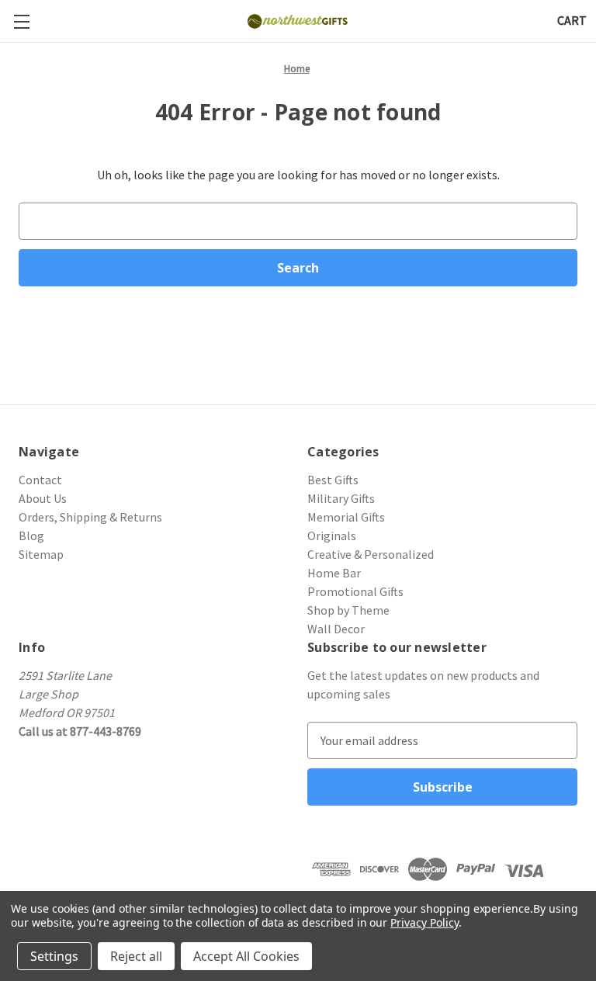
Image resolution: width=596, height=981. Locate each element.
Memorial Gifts (346, 517)
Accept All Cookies (246, 956)
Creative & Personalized (370, 554)
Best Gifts (333, 479)
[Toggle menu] (21, 21)
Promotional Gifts (355, 591)
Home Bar (334, 573)
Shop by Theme (348, 610)
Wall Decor (336, 628)
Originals (331, 535)
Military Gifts (341, 498)
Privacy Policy (424, 922)
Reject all (136, 956)
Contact (40, 479)
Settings (54, 956)
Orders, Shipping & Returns (90, 517)
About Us (43, 498)
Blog (31, 535)
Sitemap (41, 554)
